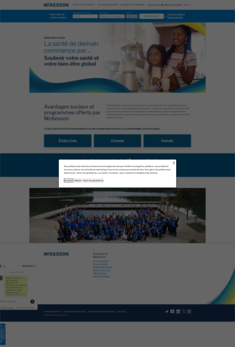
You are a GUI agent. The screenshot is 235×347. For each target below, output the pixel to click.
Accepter (68, 180)
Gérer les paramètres (93, 180)
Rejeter (78, 180)
